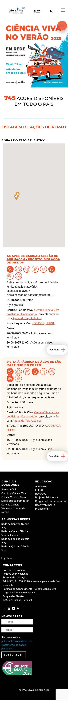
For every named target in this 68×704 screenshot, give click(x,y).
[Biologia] (36, 268)
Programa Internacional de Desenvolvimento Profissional (50, 505)
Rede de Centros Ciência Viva (15, 526)
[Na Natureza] (11, 268)
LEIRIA (50, 323)
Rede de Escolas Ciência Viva (15, 541)
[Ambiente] (19, 268)
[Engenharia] (19, 378)
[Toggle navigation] (63, 10)
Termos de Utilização (15, 577)
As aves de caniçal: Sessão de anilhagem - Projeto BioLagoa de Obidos (33, 259)
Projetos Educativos (47, 497)
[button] (16, 197)
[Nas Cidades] (11, 378)
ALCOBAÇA (52, 425)
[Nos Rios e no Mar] (52, 268)
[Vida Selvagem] (44, 268)
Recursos (40, 493)
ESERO (39, 490)
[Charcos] (19, 275)
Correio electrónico (14, 570)
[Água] (11, 275)
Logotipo (6, 558)
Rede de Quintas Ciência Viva (15, 548)
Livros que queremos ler (15, 500)
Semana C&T (8, 489)
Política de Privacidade (15, 573)
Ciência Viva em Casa (13, 497)
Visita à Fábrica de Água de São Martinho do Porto (34, 363)
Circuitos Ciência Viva (13, 493)
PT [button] (38, 11)
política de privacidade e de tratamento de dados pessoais (16, 645)
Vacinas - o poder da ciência (13, 510)
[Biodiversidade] (27, 268)
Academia (41, 486)
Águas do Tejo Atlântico (23, 140)
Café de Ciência (10, 504)
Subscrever (13, 654)
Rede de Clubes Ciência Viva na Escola (14, 533)
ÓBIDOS (39, 323)
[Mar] (52, 371)
